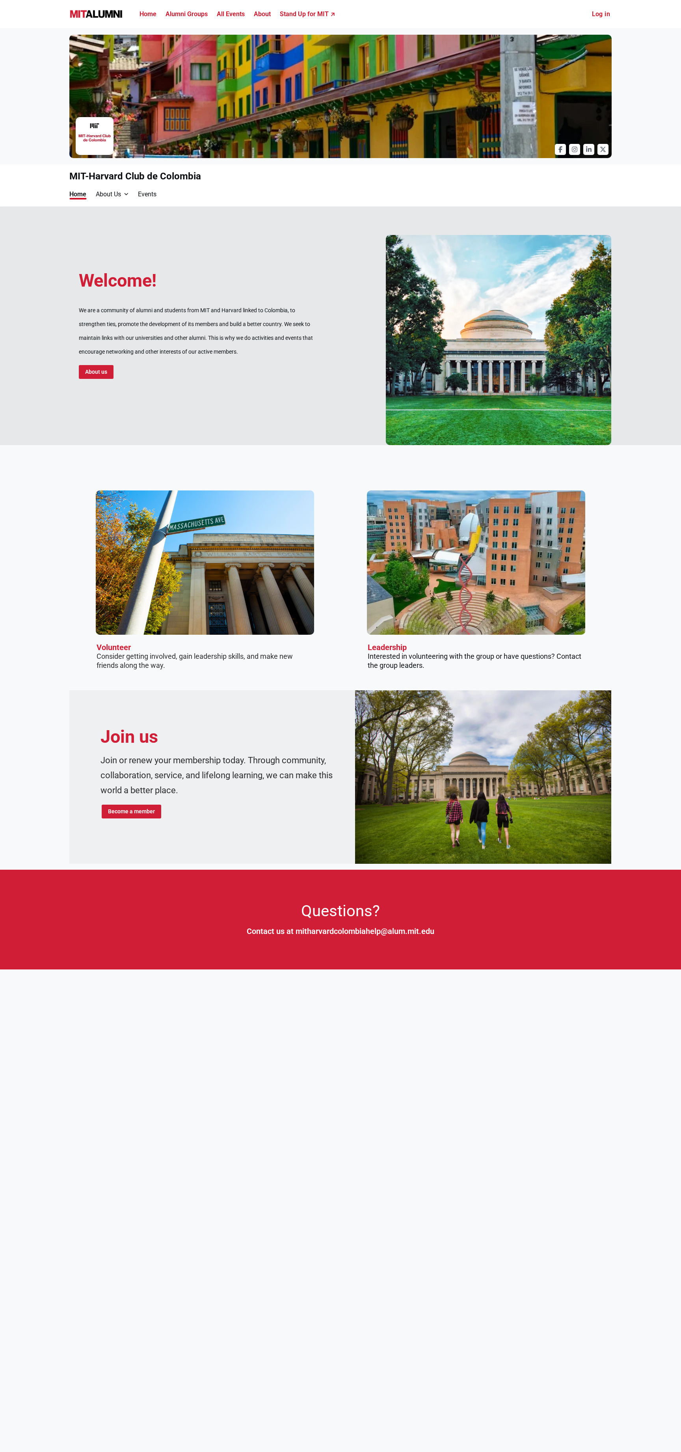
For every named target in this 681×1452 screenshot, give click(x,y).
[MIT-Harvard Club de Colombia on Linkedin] (588, 149)
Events (147, 194)
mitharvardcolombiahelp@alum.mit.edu (365, 931)
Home (77, 194)
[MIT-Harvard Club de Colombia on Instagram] (574, 149)
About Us (108, 194)
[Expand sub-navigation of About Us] (126, 194)
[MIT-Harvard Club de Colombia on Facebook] (560, 149)
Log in (601, 14)
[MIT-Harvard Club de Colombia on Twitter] (602, 149)
